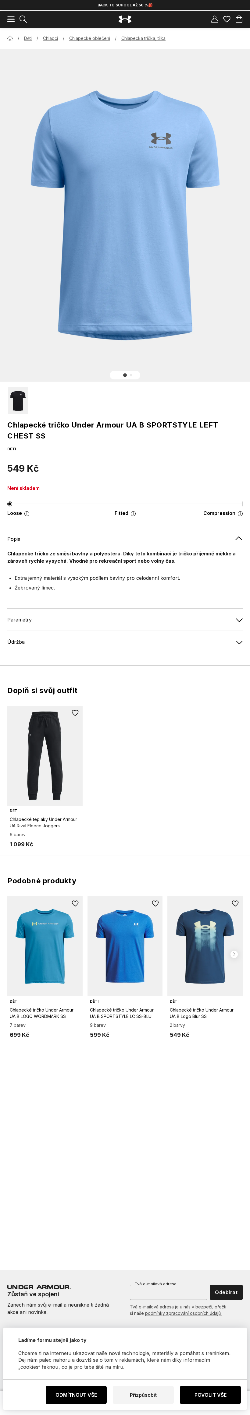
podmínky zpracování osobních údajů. (183, 1313)
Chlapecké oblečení (89, 38)
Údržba (16, 642)
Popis (13, 539)
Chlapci (50, 38)
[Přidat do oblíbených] (75, 713)
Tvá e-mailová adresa (156, 1283)
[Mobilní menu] (11, 19)
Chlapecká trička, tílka (143, 38)
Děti (28, 38)
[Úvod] (10, 38)
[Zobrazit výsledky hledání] (23, 19)
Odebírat (226, 1292)
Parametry (19, 620)
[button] (125, 375)
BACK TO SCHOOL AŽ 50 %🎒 (125, 5)
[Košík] (239, 19)
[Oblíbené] (226, 19)
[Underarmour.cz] (125, 19)
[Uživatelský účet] (214, 19)
